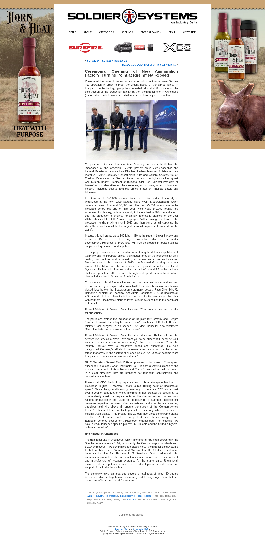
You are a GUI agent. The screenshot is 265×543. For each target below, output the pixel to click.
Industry (100, 496)
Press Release (144, 496)
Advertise (189, 32)
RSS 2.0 (131, 499)
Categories (106, 32)
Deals (72, 32)
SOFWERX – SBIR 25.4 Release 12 (107, 60)
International (112, 496)
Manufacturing (127, 496)
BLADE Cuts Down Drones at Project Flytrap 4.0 (149, 64)
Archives (127, 32)
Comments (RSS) (141, 529)
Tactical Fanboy (151, 32)
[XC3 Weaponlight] (132, 53)
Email (172, 32)
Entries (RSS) (121, 529)
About (88, 32)
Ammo (90, 496)
